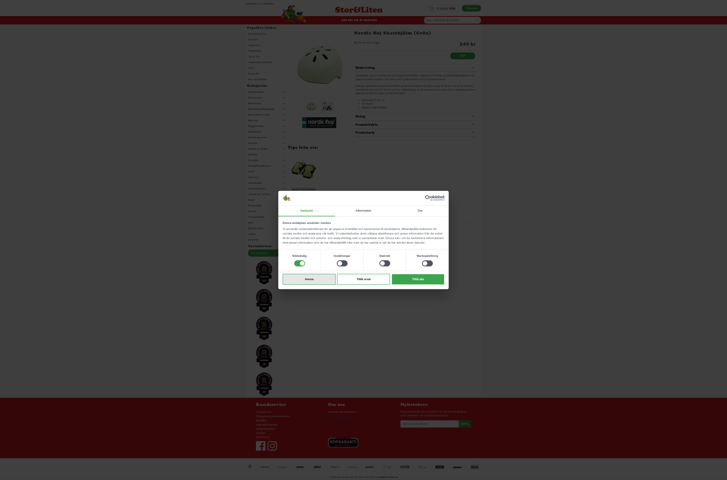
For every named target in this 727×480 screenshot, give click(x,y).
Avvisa (309, 279)
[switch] (342, 263)
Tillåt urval (364, 279)
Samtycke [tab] (306, 210)
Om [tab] (420, 210)
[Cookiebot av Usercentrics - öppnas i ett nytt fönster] (428, 198)
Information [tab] (363, 210)
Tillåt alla (418, 279)
